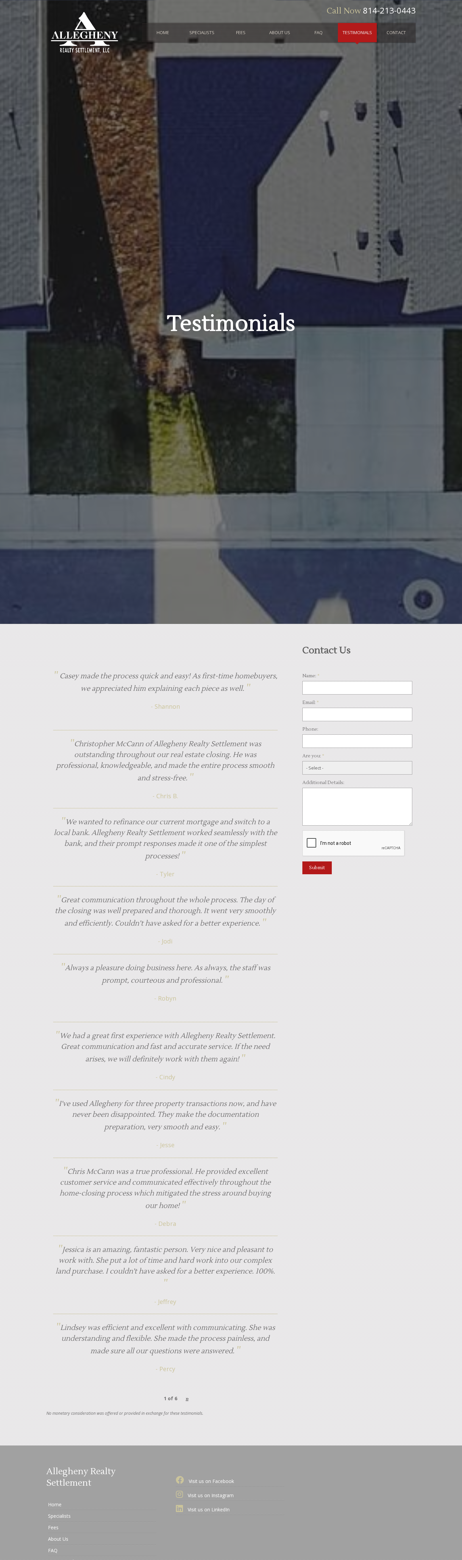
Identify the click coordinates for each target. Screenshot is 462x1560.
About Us (279, 32)
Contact (396, 32)
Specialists (201, 32)
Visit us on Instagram (210, 1495)
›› (187, 1398)
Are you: (313, 756)
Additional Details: (323, 783)
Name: (311, 676)
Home (163, 32)
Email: (310, 703)
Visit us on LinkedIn (208, 1509)
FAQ (319, 32)
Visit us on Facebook (210, 1481)
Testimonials (357, 32)
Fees (241, 32)
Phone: (310, 729)
